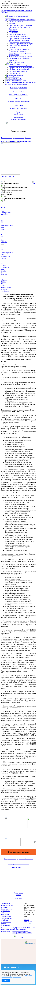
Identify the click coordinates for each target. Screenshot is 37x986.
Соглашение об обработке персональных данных (6, 921)
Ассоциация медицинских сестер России (16, 138)
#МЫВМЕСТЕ (18, 91)
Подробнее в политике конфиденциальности (17, 976)
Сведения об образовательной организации (20, 20)
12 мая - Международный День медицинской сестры (7, 252)
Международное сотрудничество (20, 56)
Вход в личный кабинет (18, 852)
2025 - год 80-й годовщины (18, 95)
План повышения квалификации (20, 66)
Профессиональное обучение (19, 69)
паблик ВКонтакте (28, 920)
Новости (16, 77)
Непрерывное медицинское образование (18, 859)
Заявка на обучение (18, 113)
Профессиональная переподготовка (21, 68)
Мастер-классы (14, 73)
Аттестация (19, 75)
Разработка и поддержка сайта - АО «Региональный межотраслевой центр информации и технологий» (24, 930)
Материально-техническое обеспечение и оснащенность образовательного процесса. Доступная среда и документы (19, 39)
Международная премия (18, 88)
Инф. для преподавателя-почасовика (20, 83)
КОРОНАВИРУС (18, 867)
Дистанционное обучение (18, 71)
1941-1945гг (18, 105)
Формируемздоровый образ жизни (19, 118)
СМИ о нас (18, 79)
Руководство (13, 32)
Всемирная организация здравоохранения (16, 141)
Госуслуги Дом (7, 176)
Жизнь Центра (22, 80)
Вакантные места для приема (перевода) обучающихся (19, 50)
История (12, 23)
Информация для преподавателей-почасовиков (7, 928)
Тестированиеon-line (18, 894)
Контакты (21, 62)
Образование (13, 31)
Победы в (18, 98)
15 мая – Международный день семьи (7, 224)
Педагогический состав (17, 34)
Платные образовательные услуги (21, 44)
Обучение (16, 64)
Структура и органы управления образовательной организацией (20, 26)
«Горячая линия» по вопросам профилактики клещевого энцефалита (6, 285)
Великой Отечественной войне (18, 102)
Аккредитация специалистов (18, 864)
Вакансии (18, 898)
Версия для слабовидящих (10, 11)
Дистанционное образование (6, 910)
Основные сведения (16, 21)
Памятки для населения (18, 108)
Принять (6, 980)
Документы (13, 29)
